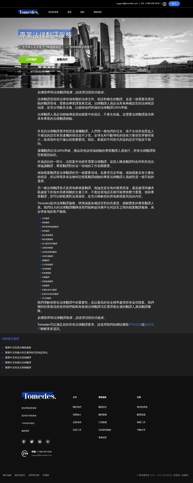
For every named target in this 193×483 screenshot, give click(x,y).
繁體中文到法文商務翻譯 (18, 367)
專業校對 (102, 438)
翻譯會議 (141, 415)
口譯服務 (102, 422)
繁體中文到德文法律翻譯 (18, 362)
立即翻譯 (31, 59)
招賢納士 (77, 415)
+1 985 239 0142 (42, 452)
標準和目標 (34, 475)
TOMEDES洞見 (28, 423)
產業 (69, 12)
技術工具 (77, 430)
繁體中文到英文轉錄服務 (18, 347)
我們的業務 (53, 12)
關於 (83, 12)
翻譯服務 (102, 415)
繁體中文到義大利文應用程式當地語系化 (26, 352)
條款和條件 (20, 475)
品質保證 (77, 422)
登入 (174, 4)
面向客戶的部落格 (29, 416)
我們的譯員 (142, 407)
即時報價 (135, 324)
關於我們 (77, 407)
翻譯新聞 (25, 431)
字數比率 (141, 430)
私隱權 (46, 475)
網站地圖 (7, 475)
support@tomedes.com (42, 455)
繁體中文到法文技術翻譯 (18, 357)
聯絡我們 (98, 12)
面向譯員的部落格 (29, 408)
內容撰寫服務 (104, 430)
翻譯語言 (102, 407)
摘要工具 (141, 422)
